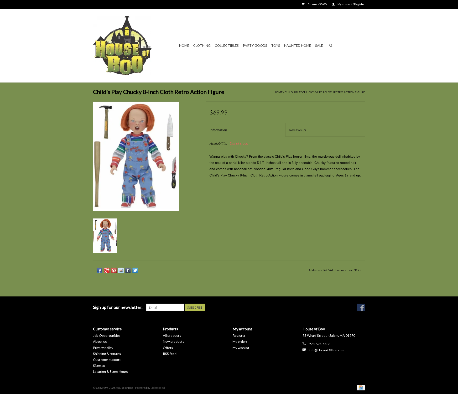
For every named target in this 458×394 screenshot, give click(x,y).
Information (218, 130)
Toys (275, 45)
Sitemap (99, 365)
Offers (168, 348)
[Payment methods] (360, 387)
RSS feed (170, 354)
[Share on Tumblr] (128, 270)
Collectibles (227, 45)
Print (358, 270)
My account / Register (351, 4)
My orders (240, 341)
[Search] (331, 46)
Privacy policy (103, 348)
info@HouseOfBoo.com (326, 350)
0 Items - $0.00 (317, 4)
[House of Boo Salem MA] (125, 45)
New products (173, 341)
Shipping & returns (107, 354)
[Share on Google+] (106, 270)
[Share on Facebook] (99, 270)
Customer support (107, 360)
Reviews (297, 130)
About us (100, 341)
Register (239, 335)
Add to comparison (341, 270)
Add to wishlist (318, 270)
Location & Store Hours (110, 371)
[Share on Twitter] (135, 270)
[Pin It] (114, 270)
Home (184, 45)
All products (172, 335)
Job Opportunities (106, 335)
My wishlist (241, 348)
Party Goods (255, 45)
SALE (319, 45)
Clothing (202, 45)
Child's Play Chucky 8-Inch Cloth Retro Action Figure (325, 92)
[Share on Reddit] (121, 270)
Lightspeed (158, 387)
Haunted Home (297, 45)
